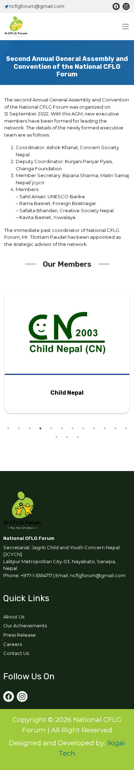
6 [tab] (61, 428)
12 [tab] (126, 428)
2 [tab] (19, 428)
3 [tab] (29, 428)
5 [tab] (51, 428)
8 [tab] (83, 428)
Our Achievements (25, 625)
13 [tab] (56, 437)
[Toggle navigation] (125, 26)
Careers (12, 644)
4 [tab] (40, 428)
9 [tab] (94, 428)
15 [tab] (77, 437)
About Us (13, 616)
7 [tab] (72, 428)
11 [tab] (115, 428)
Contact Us (16, 653)
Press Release (19, 635)
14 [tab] (67, 437)
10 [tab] (104, 428)
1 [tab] (8, 428)
